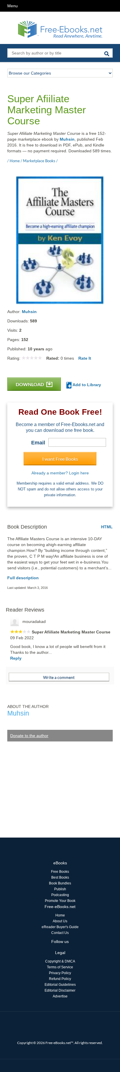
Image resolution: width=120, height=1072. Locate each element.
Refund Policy (60, 979)
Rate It (84, 358)
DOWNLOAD (30, 384)
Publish (60, 889)
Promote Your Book (60, 901)
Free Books (60, 872)
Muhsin (67, 139)
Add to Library (86, 384)
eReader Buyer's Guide (60, 927)
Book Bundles (60, 883)
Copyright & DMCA (60, 961)
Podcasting (60, 895)
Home (60, 915)
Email (38, 443)
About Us (60, 921)
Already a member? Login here (60, 473)
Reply (16, 658)
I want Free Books (60, 459)
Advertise (60, 996)
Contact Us (60, 933)
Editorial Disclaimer (60, 990)
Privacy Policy (60, 973)
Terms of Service (60, 967)
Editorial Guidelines (60, 985)
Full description (23, 577)
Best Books (60, 877)
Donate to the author (29, 735)
